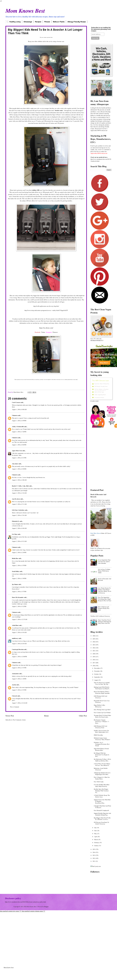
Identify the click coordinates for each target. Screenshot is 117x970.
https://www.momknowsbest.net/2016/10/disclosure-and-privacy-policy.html (25, 902)
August (96, 680)
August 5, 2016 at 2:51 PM (19, 690)
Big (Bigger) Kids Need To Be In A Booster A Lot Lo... (102, 818)
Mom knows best (9, 967)
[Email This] (28, 392)
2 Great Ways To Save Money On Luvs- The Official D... (102, 764)
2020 (94, 654)
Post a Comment (14, 707)
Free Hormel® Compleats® (101, 810)
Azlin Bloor (15, 625)
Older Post (83, 715)
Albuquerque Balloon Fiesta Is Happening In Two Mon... (102, 773)
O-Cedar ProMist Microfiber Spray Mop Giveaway (101, 785)
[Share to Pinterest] (35, 392)
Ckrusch (14, 696)
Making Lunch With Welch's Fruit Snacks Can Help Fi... (102, 688)
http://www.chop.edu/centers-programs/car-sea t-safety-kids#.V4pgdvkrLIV (46, 310)
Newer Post (9, 715)
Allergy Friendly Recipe (76, 22)
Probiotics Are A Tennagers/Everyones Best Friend (102, 744)
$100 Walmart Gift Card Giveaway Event (100, 727)
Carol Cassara (16, 402)
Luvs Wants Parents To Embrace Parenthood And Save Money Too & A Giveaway (104, 590)
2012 (94, 858)
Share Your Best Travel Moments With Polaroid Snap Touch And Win (104, 621)
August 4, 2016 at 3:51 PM (19, 668)
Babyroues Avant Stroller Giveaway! (101, 769)
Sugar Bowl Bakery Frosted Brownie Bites (101, 749)
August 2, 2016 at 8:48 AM (19, 528)
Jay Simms (15, 584)
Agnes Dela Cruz (17, 451)
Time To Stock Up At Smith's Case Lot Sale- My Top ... (102, 683)
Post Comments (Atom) (19, 720)
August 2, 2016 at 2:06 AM (19, 480)
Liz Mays (14, 534)
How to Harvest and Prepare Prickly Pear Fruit (103, 608)
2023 (94, 645)
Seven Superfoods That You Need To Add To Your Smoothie (104, 561)
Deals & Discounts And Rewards (98, 495)
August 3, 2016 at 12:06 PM (19, 656)
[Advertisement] (101, 458)
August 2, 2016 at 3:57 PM (19, 591)
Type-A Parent (56, 115)
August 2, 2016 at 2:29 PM (19, 552)
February (96, 842)
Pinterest (55, 332)
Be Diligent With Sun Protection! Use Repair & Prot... (101, 754)
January (96, 845)
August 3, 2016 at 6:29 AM (19, 643)
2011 (94, 861)
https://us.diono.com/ (46, 328)
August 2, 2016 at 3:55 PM (19, 565)
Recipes (38, 22)
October (96, 674)
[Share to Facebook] (34, 392)
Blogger (46, 906)
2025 (94, 639)
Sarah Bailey (15, 571)
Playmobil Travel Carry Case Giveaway (102, 701)
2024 (94, 642)
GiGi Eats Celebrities (18, 510)
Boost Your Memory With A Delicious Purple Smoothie (102, 692)
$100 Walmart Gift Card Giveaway (100, 697)
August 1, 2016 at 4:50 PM (19, 420)
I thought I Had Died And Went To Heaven (102, 806)
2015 (94, 849)
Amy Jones (15, 464)
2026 (94, 636)
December (97, 668)
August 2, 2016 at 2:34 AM (19, 493)
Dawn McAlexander (18, 597)
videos (49, 196)
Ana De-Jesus (16, 499)
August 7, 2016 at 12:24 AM (19, 703)
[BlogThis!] (30, 392)
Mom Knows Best (25, 10)
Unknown (14, 415)
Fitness (47, 22)
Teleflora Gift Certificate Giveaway (100, 616)
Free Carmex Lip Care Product (102, 712)
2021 (94, 651)
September (97, 677)
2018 (94, 660)
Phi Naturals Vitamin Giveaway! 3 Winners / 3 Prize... (101, 721)
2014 (94, 852)
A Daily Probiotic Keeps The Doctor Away (102, 796)
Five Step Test (73, 298)
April (95, 836)
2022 (94, 648)
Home (46, 715)
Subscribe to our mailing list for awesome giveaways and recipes (101, 29)
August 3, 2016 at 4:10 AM (19, 632)
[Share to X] (32, 392)
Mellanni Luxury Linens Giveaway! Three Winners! (102, 738)
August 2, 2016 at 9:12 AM (19, 541)
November (97, 671)
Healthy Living (15, 22)
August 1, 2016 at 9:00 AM (19, 409)
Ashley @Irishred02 (18, 427)
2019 (94, 656)
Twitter (43, 332)
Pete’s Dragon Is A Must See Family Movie (102, 778)
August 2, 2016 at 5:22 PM (19, 606)
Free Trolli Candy (98, 782)
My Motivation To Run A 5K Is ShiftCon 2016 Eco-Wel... (102, 760)
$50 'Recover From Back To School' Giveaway (101, 823)
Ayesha (14, 685)
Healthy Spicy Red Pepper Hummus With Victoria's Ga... (101, 790)
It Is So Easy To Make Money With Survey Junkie (104, 570)
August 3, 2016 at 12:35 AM (19, 619)
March (96, 839)
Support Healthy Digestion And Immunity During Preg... (102, 814)
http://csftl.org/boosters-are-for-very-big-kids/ (46, 306)
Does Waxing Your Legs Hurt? (102, 709)
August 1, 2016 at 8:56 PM (19, 469)
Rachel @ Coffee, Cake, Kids (20, 486)
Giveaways (28, 22)
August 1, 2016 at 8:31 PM (19, 458)
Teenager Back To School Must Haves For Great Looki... (102, 716)
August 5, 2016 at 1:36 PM (19, 679)
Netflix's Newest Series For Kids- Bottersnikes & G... (101, 731)
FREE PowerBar (98, 735)
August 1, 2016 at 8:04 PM (19, 445)
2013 (94, 855)
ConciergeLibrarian (18, 649)
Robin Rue (15, 558)
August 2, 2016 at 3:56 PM (19, 578)
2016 (94, 665)
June (95, 830)
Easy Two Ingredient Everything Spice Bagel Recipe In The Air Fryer (104, 598)
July (95, 827)
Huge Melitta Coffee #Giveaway (99, 706)
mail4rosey (15, 638)
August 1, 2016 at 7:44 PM (19, 432)
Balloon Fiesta (58, 22)
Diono (18, 117)
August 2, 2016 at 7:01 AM (19, 515)
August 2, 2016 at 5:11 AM (19, 504)
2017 (94, 663)
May (95, 833)
